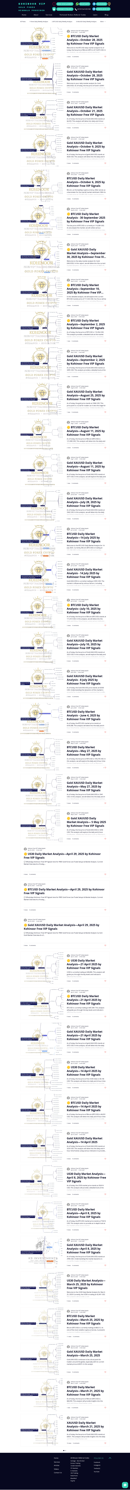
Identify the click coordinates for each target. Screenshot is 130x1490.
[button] (48, 15)
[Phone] (76, 9)
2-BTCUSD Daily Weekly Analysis (62, 21)
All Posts (23, 21)
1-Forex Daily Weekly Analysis (38, 21)
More (102, 21)
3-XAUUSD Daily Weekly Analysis (86, 21)
